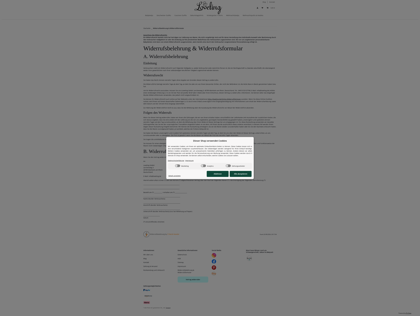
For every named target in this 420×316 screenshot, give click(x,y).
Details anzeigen (174, 176)
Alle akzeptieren (240, 174)
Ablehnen (218, 174)
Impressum (189, 161)
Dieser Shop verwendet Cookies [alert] (210, 140)
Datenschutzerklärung (176, 161)
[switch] (177, 165)
